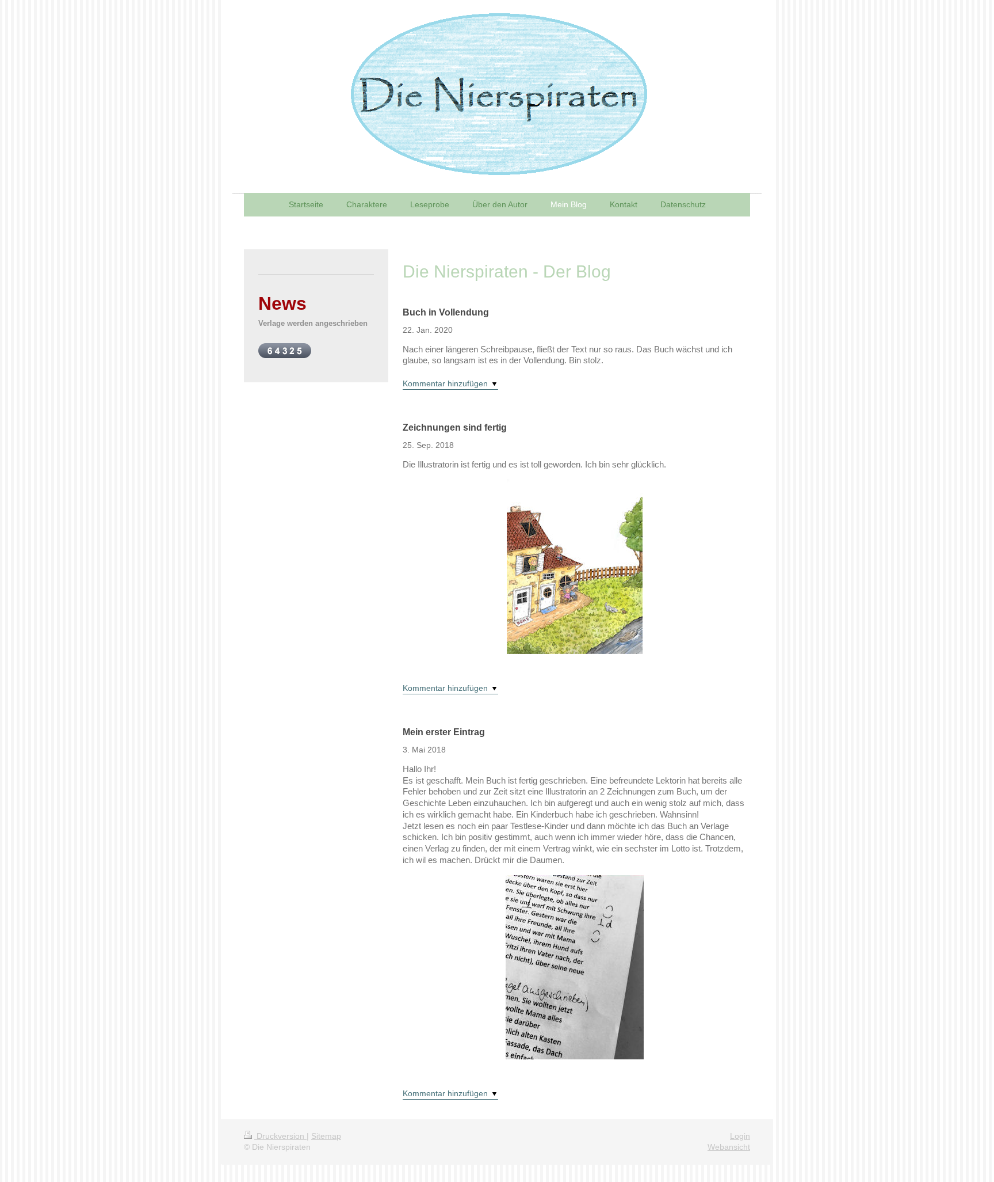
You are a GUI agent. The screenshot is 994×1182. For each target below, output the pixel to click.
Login (740, 1136)
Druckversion (280, 1136)
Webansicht (729, 1146)
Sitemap (326, 1136)
